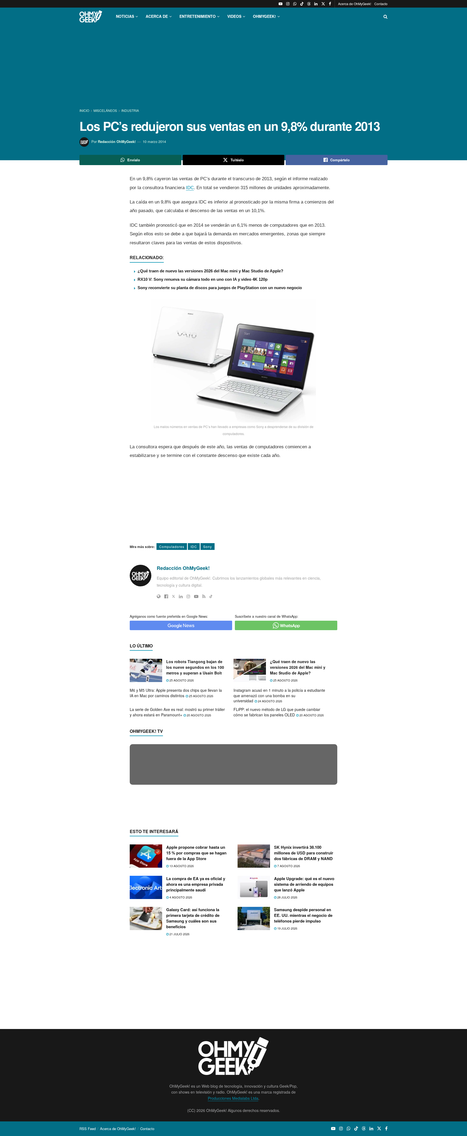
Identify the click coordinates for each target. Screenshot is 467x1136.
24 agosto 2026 (269, 701)
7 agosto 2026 (288, 970)
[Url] (159, 596)
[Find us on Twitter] (323, 4)
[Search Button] (385, 16)
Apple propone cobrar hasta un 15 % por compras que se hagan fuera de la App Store (196, 957)
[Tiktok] (210, 596)
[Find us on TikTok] (301, 4)
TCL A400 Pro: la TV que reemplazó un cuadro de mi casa (185, 867)
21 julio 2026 (179, 1039)
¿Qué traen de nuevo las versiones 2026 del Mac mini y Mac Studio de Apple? (210, 271)
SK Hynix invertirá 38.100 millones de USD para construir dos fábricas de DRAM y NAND (303, 957)
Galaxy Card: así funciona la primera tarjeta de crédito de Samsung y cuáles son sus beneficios (192, 1022)
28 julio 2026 (286, 1002)
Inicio (84, 110)
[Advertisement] (233, 67)
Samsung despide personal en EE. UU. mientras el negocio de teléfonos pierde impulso (303, 1020)
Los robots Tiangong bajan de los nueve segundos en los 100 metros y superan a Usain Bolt (195, 667)
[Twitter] (173, 596)
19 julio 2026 (286, 1033)
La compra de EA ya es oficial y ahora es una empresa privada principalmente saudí (195, 988)
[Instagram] (188, 596)
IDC (190, 187)
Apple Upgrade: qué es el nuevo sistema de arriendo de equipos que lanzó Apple (304, 988)
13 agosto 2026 (181, 970)
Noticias (125, 16)
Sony (207, 546)
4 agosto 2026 (180, 1002)
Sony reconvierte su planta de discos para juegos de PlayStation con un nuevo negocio (220, 287)
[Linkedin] (181, 596)
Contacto (381, 3)
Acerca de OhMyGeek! (354, 3)
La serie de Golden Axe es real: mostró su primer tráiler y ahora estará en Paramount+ (177, 712)
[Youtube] (196, 596)
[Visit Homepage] (90, 16)
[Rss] (204, 596)
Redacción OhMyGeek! (117, 141)
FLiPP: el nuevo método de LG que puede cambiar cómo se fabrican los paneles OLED (277, 712)
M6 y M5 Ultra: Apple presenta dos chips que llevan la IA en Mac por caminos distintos (176, 692)
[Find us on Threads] (309, 4)
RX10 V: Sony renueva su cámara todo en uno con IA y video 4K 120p (203, 279)
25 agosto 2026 (181, 680)
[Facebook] (166, 596)
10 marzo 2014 (154, 141)
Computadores (171, 546)
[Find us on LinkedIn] (316, 4)
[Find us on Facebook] (330, 4)
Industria (130, 110)
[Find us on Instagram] (287, 4)
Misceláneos (105, 110)
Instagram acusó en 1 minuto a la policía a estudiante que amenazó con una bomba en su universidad (279, 695)
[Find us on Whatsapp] (294, 4)
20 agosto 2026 (198, 715)
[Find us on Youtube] (280, 4)
